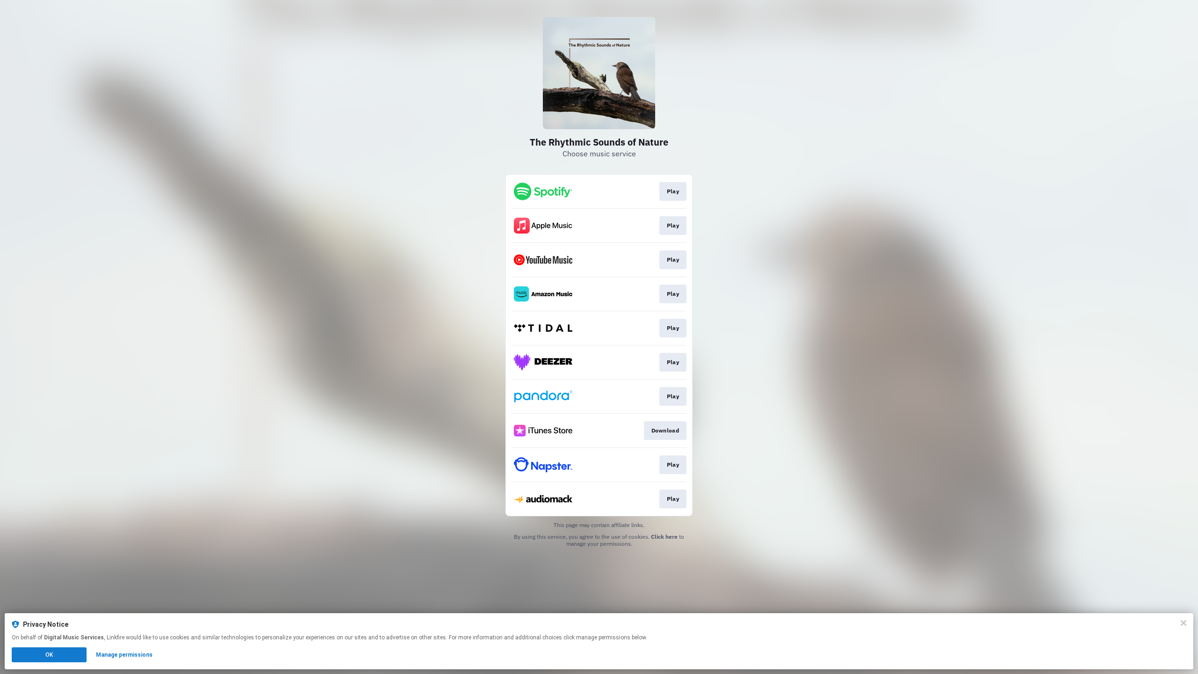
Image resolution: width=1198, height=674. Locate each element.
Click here (664, 536)
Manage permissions (124, 655)
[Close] (1183, 622)
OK (49, 655)
